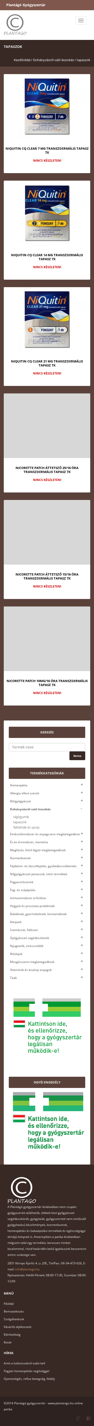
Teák (13, 978)
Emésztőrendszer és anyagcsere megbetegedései (45, 834)
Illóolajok (16, 954)
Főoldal (9, 1304)
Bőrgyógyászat (20, 801)
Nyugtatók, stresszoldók (26, 946)
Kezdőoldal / (23, 60)
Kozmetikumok (20, 858)
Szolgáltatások (14, 1319)
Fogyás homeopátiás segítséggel (26, 1371)
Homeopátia (18, 785)
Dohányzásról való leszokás (30, 809)
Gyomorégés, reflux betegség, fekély (29, 1379)
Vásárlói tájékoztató (17, 1327)
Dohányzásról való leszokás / (54, 60)
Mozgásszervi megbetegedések (32, 962)
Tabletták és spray (26, 827)
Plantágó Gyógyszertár (25, 4)
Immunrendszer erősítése (28, 898)
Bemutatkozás (14, 1311)
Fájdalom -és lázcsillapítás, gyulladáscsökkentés (43, 866)
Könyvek (16, 922)
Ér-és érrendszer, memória (29, 842)
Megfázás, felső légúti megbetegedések (38, 850)
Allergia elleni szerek (24, 793)
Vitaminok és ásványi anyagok (31, 970)
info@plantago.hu (27, 1269)
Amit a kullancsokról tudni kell (24, 1363)
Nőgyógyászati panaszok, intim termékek (38, 874)
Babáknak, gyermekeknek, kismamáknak (38, 914)
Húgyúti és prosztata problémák (32, 906)
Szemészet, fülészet (24, 930)
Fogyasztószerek (21, 882)
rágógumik (21, 817)
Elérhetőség (12, 1334)
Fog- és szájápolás (23, 890)
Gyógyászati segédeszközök (29, 938)
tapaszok (83, 60)
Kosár (8, 1342)
